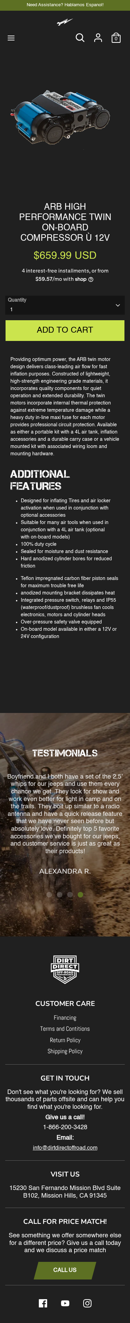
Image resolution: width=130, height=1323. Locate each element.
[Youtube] (65, 1303)
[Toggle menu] (11, 37)
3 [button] (70, 894)
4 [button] (80, 894)
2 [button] (59, 894)
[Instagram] (87, 1303)
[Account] (98, 34)
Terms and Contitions (65, 1028)
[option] (65, 120)
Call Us (65, 1270)
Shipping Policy (65, 1051)
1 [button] (49, 894)
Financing (65, 1017)
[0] (116, 34)
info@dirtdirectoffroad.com (65, 1148)
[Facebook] (43, 1303)
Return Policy (65, 1040)
